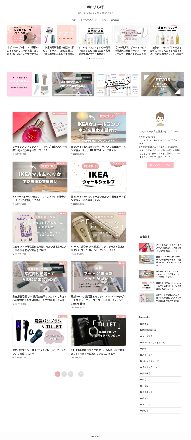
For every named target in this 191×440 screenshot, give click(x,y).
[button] (87, 58)
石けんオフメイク (150, 360)
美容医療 (146, 373)
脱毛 (144, 379)
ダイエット (147, 391)
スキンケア (147, 354)
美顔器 (145, 410)
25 (81, 374)
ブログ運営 (147, 336)
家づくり (146, 323)
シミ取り (146, 385)
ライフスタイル (149, 367)
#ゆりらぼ (95, 6)
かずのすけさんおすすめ (153, 342)
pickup (145, 398)
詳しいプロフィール (160, 164)
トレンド (146, 404)
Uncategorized (149, 329)
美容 (144, 348)
